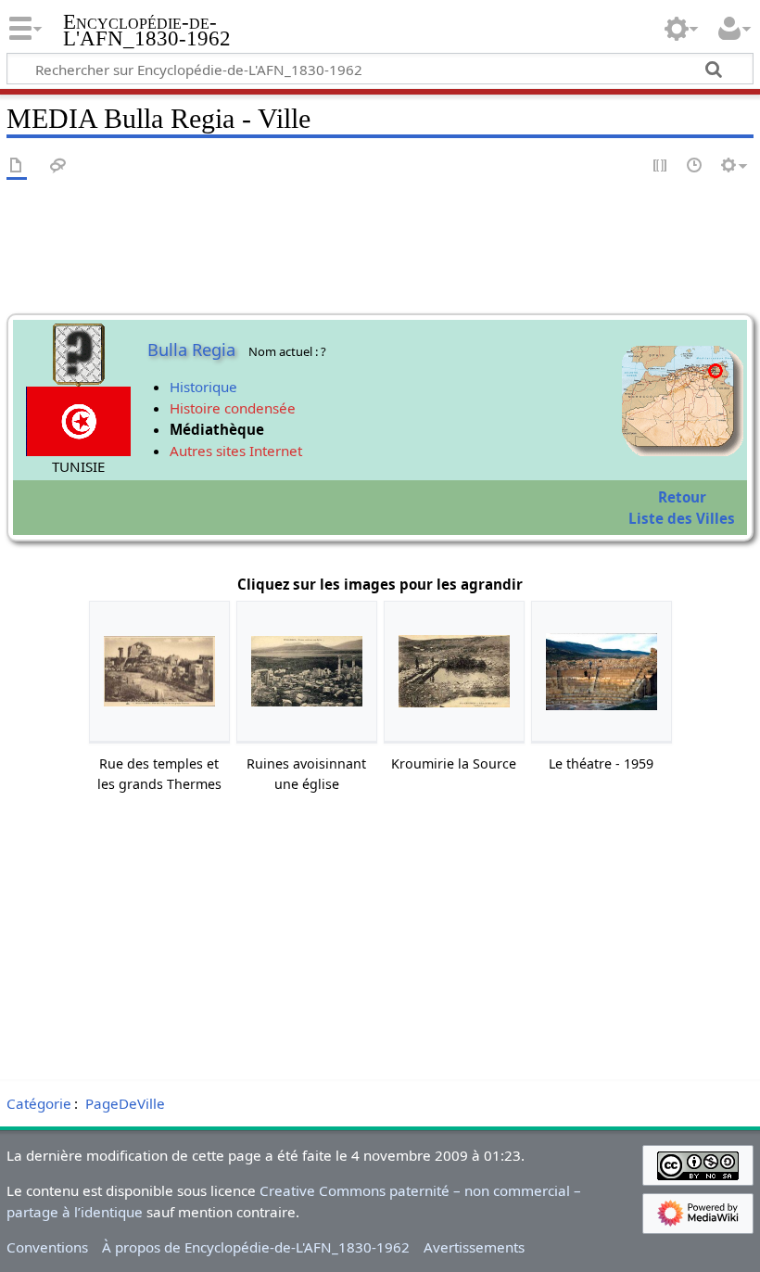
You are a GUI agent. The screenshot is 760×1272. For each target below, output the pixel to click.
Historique (203, 386)
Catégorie (38, 1103)
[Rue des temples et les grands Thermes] (159, 671)
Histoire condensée (233, 408)
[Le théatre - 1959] (601, 671)
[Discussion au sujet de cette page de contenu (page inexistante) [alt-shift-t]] (58, 166)
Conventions (47, 1247)
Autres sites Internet (236, 450)
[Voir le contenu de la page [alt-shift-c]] (16, 166)
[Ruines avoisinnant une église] (306, 671)
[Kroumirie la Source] (454, 671)
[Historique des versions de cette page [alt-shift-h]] (695, 166)
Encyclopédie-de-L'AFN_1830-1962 (147, 30)
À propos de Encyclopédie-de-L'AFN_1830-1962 (256, 1247)
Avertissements (474, 1247)
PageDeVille (125, 1103)
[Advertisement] (380, 943)
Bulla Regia (191, 349)
